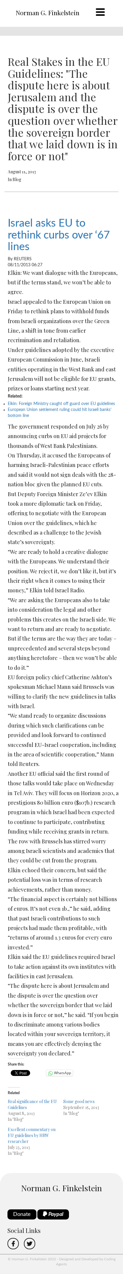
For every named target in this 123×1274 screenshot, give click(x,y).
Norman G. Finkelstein (47, 12)
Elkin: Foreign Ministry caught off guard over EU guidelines (61, 404)
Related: (15, 396)
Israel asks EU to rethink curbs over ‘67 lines (59, 235)
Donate (22, 1214)
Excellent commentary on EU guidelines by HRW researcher (32, 1135)
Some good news (79, 1101)
